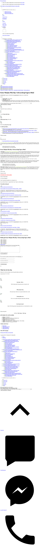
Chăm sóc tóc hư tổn (8, 12)
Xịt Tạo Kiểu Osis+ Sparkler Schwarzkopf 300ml (8, 212)
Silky (12, 59)
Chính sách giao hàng (6, 326)
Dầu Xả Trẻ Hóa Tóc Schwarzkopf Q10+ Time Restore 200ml (10, 207)
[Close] (0, 266)
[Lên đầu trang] (20, 429)
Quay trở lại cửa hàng (6, 35)
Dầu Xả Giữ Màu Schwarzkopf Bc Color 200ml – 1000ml (10, 227)
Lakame (11, 350)
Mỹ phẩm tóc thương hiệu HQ (18, 60)
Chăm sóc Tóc (10, 90)
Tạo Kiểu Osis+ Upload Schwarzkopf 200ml (7, 220)
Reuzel (13, 44)
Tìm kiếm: (4, 9)
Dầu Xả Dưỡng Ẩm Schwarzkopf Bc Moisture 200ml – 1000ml (11, 188)
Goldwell (16, 68)
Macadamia (19, 49)
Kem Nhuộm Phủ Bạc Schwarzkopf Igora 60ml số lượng (11, 103)
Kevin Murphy (18, 47)
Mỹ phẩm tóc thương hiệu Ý (14, 51)
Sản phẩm (6, 90)
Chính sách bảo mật (5, 328)
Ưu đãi (5, 81)
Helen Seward (10, 53)
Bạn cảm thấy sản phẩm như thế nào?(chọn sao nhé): (9, 256)
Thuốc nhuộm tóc (27, 90)
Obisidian (13, 62)
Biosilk (13, 48)
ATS (11, 61)
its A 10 (13, 43)
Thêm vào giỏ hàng (4, 104)
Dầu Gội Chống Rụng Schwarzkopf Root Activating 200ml (10, 200)
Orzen (13, 63)
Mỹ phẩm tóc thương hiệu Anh (16, 70)
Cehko (12, 69)
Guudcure (14, 58)
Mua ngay (9, 104)
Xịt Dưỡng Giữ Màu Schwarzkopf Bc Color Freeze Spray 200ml (11, 233)
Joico (16, 45)
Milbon (13, 76)
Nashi (12, 354)
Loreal (16, 65)
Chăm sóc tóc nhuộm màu (9, 13)
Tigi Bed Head (17, 71)
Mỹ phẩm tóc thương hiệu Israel (16, 39)
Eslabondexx (15, 57)
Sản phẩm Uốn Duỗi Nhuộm (18, 90)
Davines (13, 353)
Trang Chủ (5, 78)
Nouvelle (13, 56)
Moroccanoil (18, 40)
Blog (4, 83)
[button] (4, 26)
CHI (16, 46)
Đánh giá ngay (2, 244)
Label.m (15, 72)
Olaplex (15, 42)
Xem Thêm (22, 2)
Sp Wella (16, 366)
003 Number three (21, 74)
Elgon (12, 55)
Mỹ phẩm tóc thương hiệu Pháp (16, 64)
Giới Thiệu (5, 79)
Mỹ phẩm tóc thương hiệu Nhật (17, 73)
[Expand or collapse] (0, 138)
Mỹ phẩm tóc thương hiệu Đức (16, 66)
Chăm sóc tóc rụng (8, 11)
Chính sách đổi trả (5, 327)
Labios (17, 75)
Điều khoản (4, 325)
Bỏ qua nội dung (3, 0)
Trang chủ (2, 90)
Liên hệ (5, 82)
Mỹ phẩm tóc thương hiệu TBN (16, 349)
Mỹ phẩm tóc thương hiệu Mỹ (16, 41)
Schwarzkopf (16, 367)
